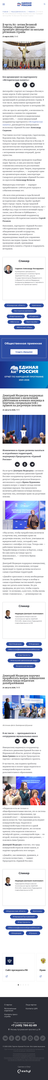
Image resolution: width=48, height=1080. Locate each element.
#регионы (36, 305)
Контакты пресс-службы (11, 1015)
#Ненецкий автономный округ (24, 661)
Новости (31, 11)
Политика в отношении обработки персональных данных (24, 1058)
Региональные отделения (10, 1010)
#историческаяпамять (24, 311)
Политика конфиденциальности (24, 1056)
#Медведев (34, 644)
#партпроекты (16, 316)
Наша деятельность (18, 11)
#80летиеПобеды (24, 327)
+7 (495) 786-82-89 (24, 1025)
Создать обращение (24, 352)
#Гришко (33, 933)
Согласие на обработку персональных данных (24, 1060)
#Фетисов (14, 322)
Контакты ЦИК (32, 1009)
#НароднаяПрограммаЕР (24, 917)
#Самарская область (16, 305)
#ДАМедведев (15, 644)
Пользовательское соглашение (24, 1054)
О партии (8, 1005)
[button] (18, 984)
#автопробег (32, 322)
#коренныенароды (24, 666)
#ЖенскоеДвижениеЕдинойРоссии (24, 649)
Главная (5, 11)
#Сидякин (33, 316)
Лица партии (31, 1005)
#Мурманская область (16, 911)
